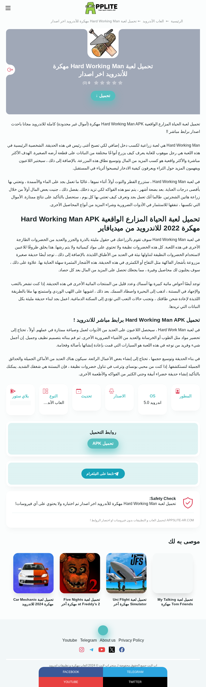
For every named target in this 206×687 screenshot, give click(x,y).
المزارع (165, 124)
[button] (198, 8)
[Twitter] (113, 649)
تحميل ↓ (103, 95)
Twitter (135, 682)
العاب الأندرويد (153, 21)
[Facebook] (123, 649)
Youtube (69, 640)
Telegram (88, 640)
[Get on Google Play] (20, 402)
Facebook (71, 672)
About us (108, 640)
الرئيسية (177, 21)
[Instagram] (82, 649)
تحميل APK (103, 443)
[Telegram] (92, 649)
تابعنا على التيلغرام (100, 474)
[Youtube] (102, 649)
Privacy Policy (131, 640)
